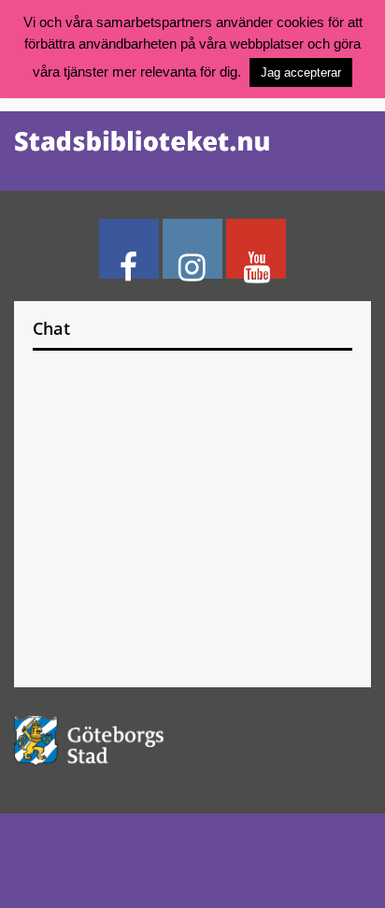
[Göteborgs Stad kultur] (192, 740)
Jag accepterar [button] (301, 72)
